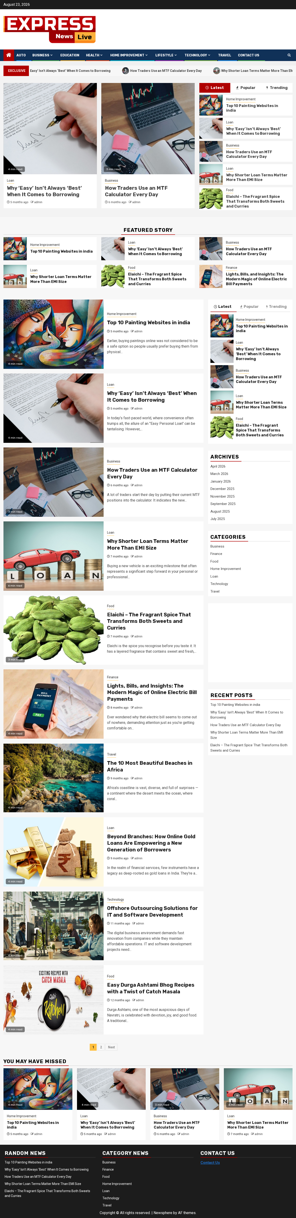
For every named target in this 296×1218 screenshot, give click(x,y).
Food (229, 190)
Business (40, 55)
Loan (108, 180)
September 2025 (222, 504)
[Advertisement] (247, 640)
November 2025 (222, 496)
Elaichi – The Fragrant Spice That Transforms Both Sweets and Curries (255, 201)
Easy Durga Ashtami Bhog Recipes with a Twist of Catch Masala (150, 988)
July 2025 (217, 519)
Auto (21, 55)
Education (69, 55)
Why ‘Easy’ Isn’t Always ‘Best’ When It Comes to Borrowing (253, 131)
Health (92, 55)
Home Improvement (127, 55)
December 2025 (222, 489)
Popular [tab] (248, 88)
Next (111, 1047)
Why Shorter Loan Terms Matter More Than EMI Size (218, 70)
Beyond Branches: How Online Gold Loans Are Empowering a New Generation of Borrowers (151, 843)
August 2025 (220, 511)
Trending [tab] (278, 88)
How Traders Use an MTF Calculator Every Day (122, 70)
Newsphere (163, 1213)
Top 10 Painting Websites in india (61, 251)
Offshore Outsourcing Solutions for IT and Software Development (152, 911)
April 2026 (217, 466)
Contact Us (248, 55)
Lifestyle (164, 55)
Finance (231, 267)
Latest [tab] (217, 88)
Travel (224, 55)
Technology (196, 55)
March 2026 (219, 474)
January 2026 (220, 481)
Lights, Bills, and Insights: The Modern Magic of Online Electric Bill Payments (256, 279)
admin (38, 202)
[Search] (289, 55)
